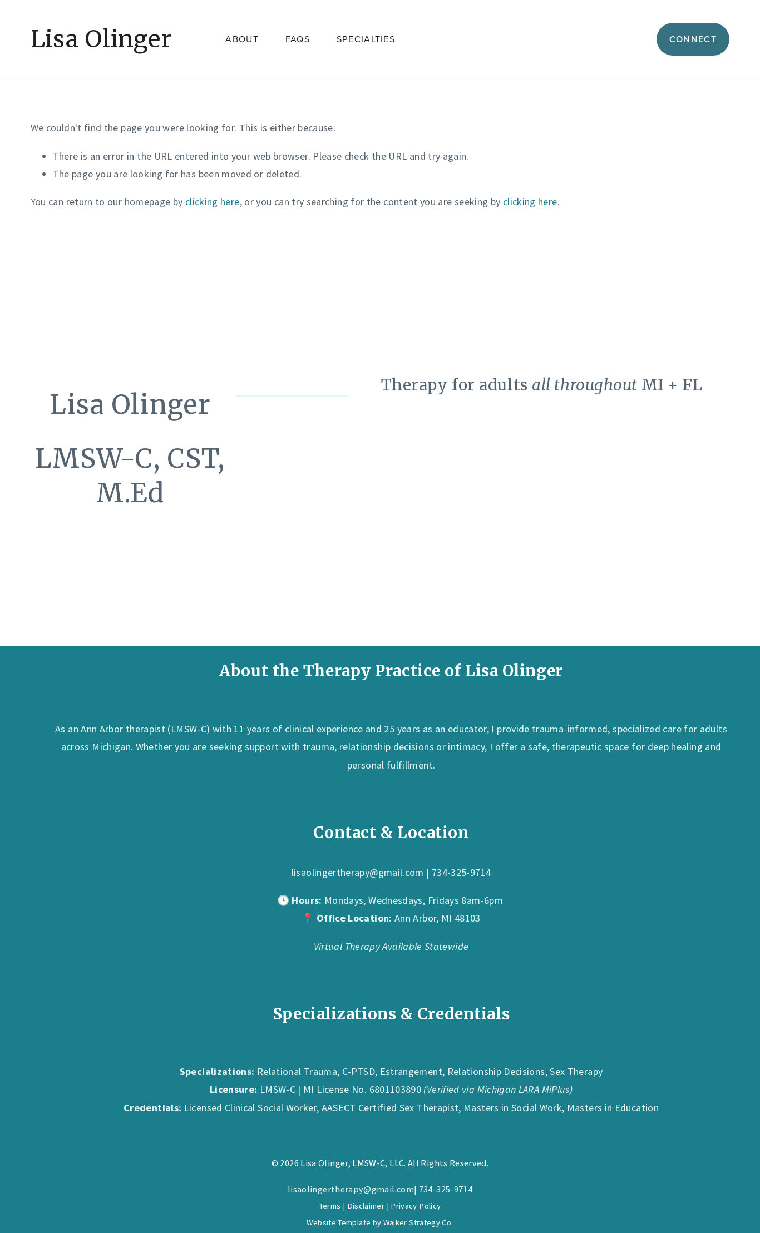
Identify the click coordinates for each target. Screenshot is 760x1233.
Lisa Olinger (101, 39)
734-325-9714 (445, 1189)
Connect (693, 39)
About (241, 39)
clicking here (212, 201)
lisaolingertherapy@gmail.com (358, 872)
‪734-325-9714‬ (461, 872)
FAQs (297, 39)
